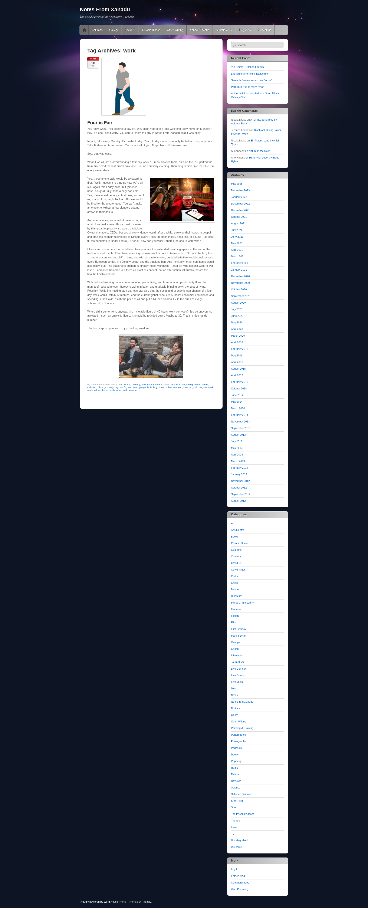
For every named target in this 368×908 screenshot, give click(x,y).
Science (235, 787)
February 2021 (239, 263)
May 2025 (237, 183)
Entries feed (238, 876)
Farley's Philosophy (242, 602)
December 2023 (240, 190)
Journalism (237, 662)
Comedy (136, 384)
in (148, 387)
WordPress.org (239, 889)
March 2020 (238, 335)
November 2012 (240, 481)
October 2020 (239, 289)
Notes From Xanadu (105, 9)
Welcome (236, 847)
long (155, 387)
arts (173, 384)
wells (112, 390)
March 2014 (238, 408)
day (116, 387)
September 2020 (240, 296)
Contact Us (264, 30)
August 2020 (238, 302)
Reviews (236, 781)
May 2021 (237, 243)
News (234, 695)
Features (236, 609)
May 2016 (237, 355)
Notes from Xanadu (242, 701)
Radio (234, 767)
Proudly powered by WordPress (98, 901)
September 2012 (240, 494)
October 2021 (239, 216)
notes (161, 387)
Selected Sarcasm (150, 384)
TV (232, 833)
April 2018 (237, 342)
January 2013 (239, 474)
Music (234, 688)
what (118, 390)
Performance (238, 734)
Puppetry (236, 761)
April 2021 (237, 249)
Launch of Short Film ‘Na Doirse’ (250, 73)
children (91, 387)
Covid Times (238, 569)
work (125, 390)
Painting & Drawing (242, 728)
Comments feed (240, 882)
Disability (236, 596)
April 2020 (237, 329)
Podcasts (236, 748)
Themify (146, 901)
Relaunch (236, 774)
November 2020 (240, 282)
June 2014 (237, 395)
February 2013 (239, 467)
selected (187, 387)
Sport (234, 807)
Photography (238, 741)
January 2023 (239, 197)
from (135, 387)
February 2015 (239, 381)
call (183, 384)
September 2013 (240, 428)
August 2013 (238, 434)
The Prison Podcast (242, 814)
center (197, 384)
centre (205, 384)
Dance (235, 589)
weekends (103, 390)
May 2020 (237, 322)
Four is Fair (99, 122)
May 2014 (237, 401)
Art (232, 523)
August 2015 (238, 368)
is (151, 387)
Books (234, 536)
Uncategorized (239, 840)
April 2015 (237, 375)
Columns (97, 30)
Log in (234, 869)
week (210, 387)
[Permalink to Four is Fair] (123, 116)
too (205, 387)
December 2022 (240, 203)
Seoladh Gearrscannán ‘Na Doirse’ (251, 80)
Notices (235, 708)
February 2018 (239, 348)
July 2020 (236, 309)
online (169, 387)
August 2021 (238, 223)
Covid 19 (130, 30)
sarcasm (177, 387)
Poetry (235, 754)
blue (178, 384)
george (142, 387)
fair (121, 387)
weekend (92, 390)
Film (233, 622)
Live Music (237, 681)
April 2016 (237, 362)
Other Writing (175, 30)
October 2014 (239, 388)
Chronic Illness (151, 30)
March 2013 (238, 461)
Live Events (237, 675)
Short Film (237, 800)
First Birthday (238, 629)
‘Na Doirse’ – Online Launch (247, 67)
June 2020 (237, 315)
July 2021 (236, 230)
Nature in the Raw (259, 151)
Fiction (235, 615)
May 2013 (237, 448)
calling (189, 384)
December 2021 (240, 210)
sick (195, 387)
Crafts (234, 576)
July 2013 (236, 441)
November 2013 (240, 421)
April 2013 (237, 454)
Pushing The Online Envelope (84, 30)
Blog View (245, 30)
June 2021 (237, 236)
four (129, 387)
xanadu (133, 390)
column (100, 387)
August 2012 (238, 500)
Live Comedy (238, 668)
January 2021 (239, 269)
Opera (234, 714)
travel (234, 827)
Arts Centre (237, 530)
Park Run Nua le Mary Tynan (247, 86)
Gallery (113, 30)
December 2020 (240, 276)
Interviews (237, 655)
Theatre (235, 820)
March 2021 (238, 256)
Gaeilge (235, 642)
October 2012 (239, 487)
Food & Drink (238, 635)
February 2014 (239, 415)
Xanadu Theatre (199, 30)
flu (125, 387)
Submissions (224, 30)
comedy (109, 387)
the (200, 387)
